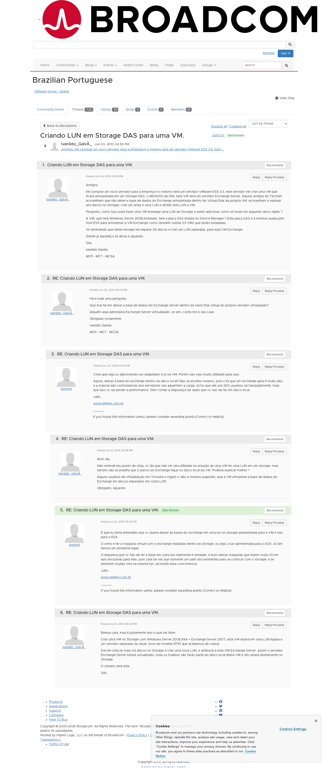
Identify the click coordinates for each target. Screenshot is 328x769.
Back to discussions (61, 125)
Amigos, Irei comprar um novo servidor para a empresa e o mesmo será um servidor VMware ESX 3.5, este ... (142, 149)
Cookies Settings (293, 729)
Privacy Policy (137, 735)
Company (56, 715)
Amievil (66, 389)
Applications (58, 706)
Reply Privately (274, 177)
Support (55, 710)
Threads (82, 109)
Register (269, 53)
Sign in (286, 53)
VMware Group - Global (51, 91)
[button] (290, 45)
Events (155, 109)
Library (109, 109)
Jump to (228, 135)
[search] (286, 65)
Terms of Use (59, 744)
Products (55, 701)
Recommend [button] (275, 165)
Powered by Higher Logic (164, 767)
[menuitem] (270, 52)
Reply (256, 177)
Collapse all (237, 126)
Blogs (132, 109)
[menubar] (270, 52)
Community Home (50, 109)
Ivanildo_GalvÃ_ (58, 199)
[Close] (316, 721)
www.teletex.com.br (108, 403)
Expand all (219, 126)
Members (180, 109)
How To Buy (58, 719)
